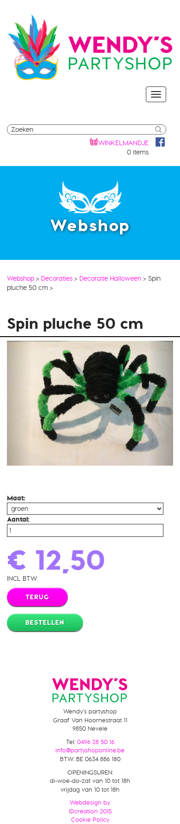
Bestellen (45, 622)
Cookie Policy (90, 819)
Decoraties (56, 278)
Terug (37, 597)
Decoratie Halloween (110, 278)
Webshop (20, 278)
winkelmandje (123, 143)
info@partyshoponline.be (90, 750)
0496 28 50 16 (95, 741)
